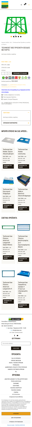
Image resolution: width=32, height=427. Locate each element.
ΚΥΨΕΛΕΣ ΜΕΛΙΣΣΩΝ (16, 360)
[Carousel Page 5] (20, 36)
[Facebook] (14, 335)
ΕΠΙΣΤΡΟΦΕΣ (16, 385)
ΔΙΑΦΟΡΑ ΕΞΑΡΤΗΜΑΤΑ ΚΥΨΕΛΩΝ (16, 369)
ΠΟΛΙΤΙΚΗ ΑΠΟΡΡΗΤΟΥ (20, 425)
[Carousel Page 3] (16, 36)
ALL (11, 42)
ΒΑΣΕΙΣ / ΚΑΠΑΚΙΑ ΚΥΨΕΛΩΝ (16, 362)
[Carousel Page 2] (13, 36)
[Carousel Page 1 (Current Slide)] (11, 36)
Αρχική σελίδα (5, 42)
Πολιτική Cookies (10, 425)
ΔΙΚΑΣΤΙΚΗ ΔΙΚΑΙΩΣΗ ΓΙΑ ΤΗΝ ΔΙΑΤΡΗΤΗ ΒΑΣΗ (16, 379)
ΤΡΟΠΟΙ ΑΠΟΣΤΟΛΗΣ (16, 381)
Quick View (8, 146)
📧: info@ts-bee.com (16, 330)
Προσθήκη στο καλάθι (20, 73)
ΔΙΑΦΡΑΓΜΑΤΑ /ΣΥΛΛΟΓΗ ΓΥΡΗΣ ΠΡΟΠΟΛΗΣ (16, 102)
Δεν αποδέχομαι (16, 417)
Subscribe (16, 348)
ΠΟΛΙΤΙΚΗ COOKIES (16, 390)
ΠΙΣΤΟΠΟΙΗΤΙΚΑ (16, 394)
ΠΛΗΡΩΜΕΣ (16, 383)
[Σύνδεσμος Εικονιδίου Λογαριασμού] (21, 4)
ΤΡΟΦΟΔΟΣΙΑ (16, 365)
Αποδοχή (16, 413)
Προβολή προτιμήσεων (16, 421)
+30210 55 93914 (8, 326)
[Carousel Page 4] (18, 36)
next (29, 24)
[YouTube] (17, 335)
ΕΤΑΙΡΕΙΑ (16, 392)
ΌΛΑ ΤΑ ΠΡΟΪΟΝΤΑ (12, 87)
